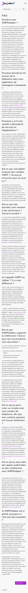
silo (10, 103)
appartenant (17, 312)
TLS (6, 364)
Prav (14, 429)
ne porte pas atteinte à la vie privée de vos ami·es (13, 456)
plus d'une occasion (15, 446)
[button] (24, 3)
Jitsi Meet (21, 499)
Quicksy (9, 429)
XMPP (4, 26)
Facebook (5, 446)
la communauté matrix (14, 507)
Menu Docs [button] (7, 9)
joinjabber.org (6, 242)
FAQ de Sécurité (12, 401)
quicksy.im (10, 252)
